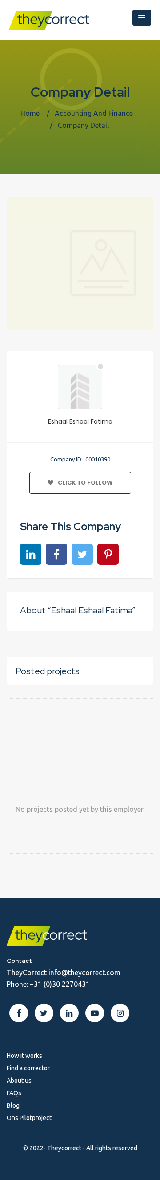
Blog (13, 1105)
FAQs (14, 1093)
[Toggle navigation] (141, 18)
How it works (24, 1055)
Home (30, 113)
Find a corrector (28, 1068)
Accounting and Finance (94, 113)
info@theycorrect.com (84, 973)
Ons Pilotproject (29, 1117)
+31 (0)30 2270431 (60, 984)
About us (19, 1080)
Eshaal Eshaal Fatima (80, 421)
